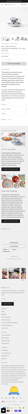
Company (4, 358)
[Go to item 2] (8, 39)
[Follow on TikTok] (17, 398)
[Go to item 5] (22, 39)
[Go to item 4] (17, 39)
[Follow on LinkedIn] (21, 398)
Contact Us (4, 328)
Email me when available (14, 63)
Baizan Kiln (5, 43)
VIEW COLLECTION (11, 169)
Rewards (3, 314)
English (22, 401)
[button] (14, 273)
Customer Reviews (6, 325)
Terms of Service (6, 335)
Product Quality (5, 320)
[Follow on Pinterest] (9, 398)
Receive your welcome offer (14, 1)
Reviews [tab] (5, 249)
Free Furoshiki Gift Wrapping (9, 322)
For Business (5, 350)
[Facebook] (6, 119)
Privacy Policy (5, 343)
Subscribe (8, 304)
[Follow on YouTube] (13, 398)
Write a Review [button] (14, 242)
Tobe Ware (13, 43)
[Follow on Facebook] (2, 398)
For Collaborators (6, 353)
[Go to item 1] (3, 39)
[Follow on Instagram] (6, 398)
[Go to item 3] (13, 39)
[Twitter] (8, 119)
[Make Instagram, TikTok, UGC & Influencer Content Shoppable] (23, 280)
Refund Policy (5, 338)
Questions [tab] (14, 249)
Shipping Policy (5, 341)
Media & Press (5, 356)
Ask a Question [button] (14, 246)
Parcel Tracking (5, 317)
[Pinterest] (10, 119)
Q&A (2, 311)
